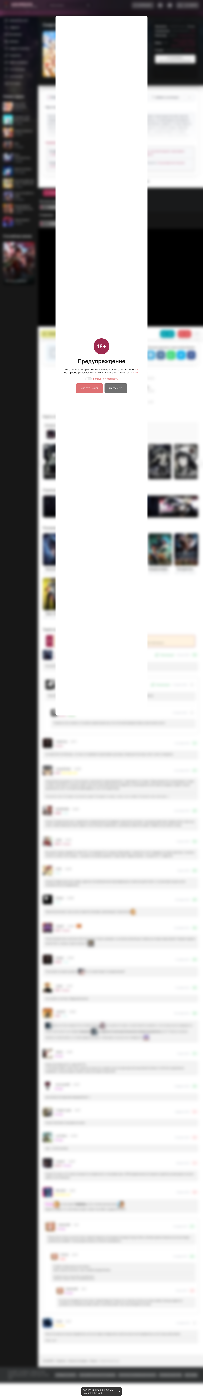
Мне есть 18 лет (89, 388)
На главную (115, 388)
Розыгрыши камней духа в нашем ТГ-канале (98, 1391)
